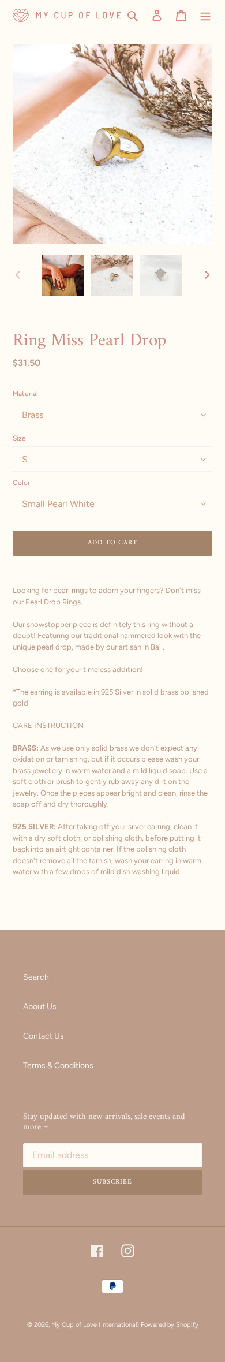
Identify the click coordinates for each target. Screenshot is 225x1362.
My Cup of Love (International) (95, 1325)
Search (36, 977)
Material (25, 394)
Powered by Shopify (169, 1325)
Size (19, 438)
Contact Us (43, 1036)
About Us (40, 1007)
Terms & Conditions (58, 1065)
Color (21, 483)
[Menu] (205, 15)
